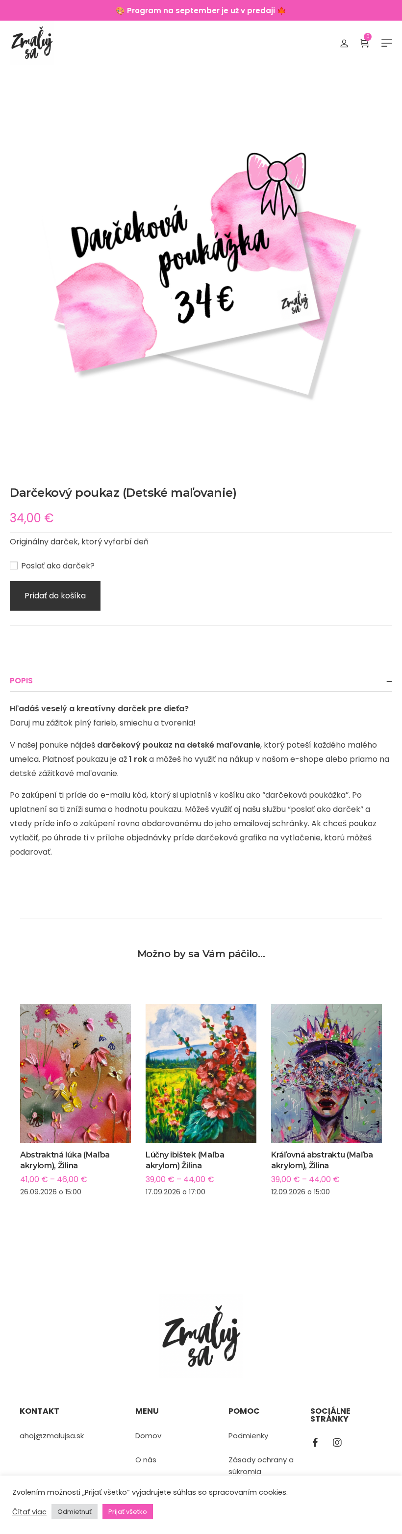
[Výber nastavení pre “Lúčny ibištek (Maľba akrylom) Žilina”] (201, 1095)
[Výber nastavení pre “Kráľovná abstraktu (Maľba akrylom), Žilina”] (326, 1095)
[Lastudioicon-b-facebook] (315, 1443)
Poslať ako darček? (57, 565)
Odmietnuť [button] (74, 1511)
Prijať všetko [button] (127, 1511)
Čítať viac (29, 1511)
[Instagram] (337, 1443)
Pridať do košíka (55, 595)
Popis (21, 680)
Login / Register (344, 42)
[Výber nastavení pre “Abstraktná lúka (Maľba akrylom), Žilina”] (75, 1095)
